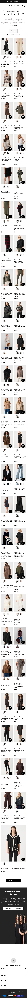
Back (4, 10)
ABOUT (4, 985)
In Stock (5, 31)
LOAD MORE (13, 880)
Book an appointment (13, 908)
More (15, 25)
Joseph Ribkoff (15, 11)
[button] (3, 6)
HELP (3, 980)
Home (8, 11)
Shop (3, 976)
